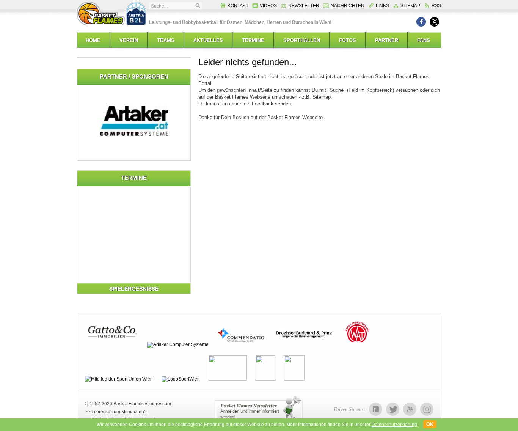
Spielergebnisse (134, 289)
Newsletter (303, 5)
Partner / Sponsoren (134, 76)
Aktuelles (208, 40)
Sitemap (410, 5)
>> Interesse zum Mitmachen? (116, 411)
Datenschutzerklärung (394, 424)
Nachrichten (347, 5)
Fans (423, 40)
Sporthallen (301, 40)
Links (382, 5)
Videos (268, 5)
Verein (128, 40)
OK (429, 424)
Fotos (347, 40)
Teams (165, 40)
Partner (386, 40)
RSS (436, 5)
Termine (253, 40)
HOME (93, 40)
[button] (421, 22)
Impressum (159, 403)
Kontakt (238, 5)
